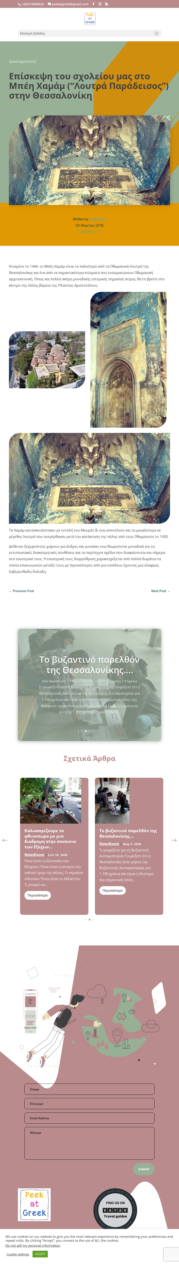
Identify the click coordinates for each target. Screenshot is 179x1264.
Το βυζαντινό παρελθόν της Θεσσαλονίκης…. (89, 664)
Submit (143, 1169)
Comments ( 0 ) (89, 231)
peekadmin (98, 219)
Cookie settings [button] (18, 1254)
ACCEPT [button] (40, 1254)
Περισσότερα (38, 895)
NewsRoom (57, 681)
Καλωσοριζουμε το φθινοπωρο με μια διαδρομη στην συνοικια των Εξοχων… (50, 839)
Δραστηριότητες (22, 61)
